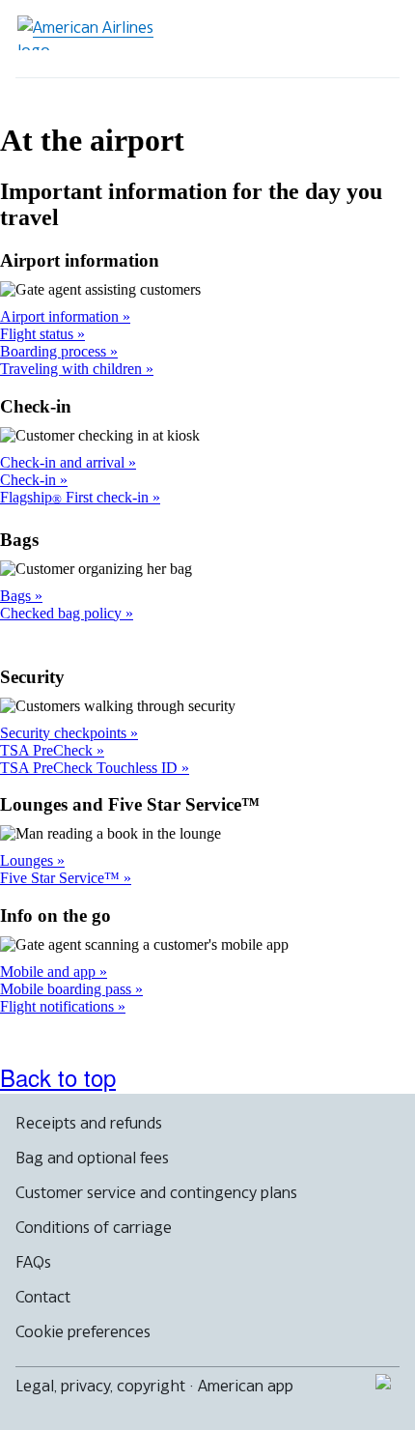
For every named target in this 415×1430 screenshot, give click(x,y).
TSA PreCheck (48, 750)
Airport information (61, 316)
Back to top (58, 1077)
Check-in (30, 480)
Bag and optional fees (92, 1157)
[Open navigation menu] (373, 38)
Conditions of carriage (93, 1227)
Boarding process (55, 351)
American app (245, 1385)
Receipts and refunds (88, 1122)
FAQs (33, 1262)
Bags (17, 595)
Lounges (28, 860)
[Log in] (311, 38)
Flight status (38, 334)
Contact (42, 1296)
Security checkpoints (65, 733)
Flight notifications (59, 1006)
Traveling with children (73, 368)
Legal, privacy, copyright (100, 1385)
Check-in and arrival (64, 462)
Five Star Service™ (62, 878)
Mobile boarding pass (67, 989)
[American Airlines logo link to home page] (92, 32)
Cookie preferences (83, 1331)
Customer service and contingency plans (156, 1192)
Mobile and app (49, 971)
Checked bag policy (62, 613)
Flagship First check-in (76, 497)
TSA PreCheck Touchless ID (90, 767)
